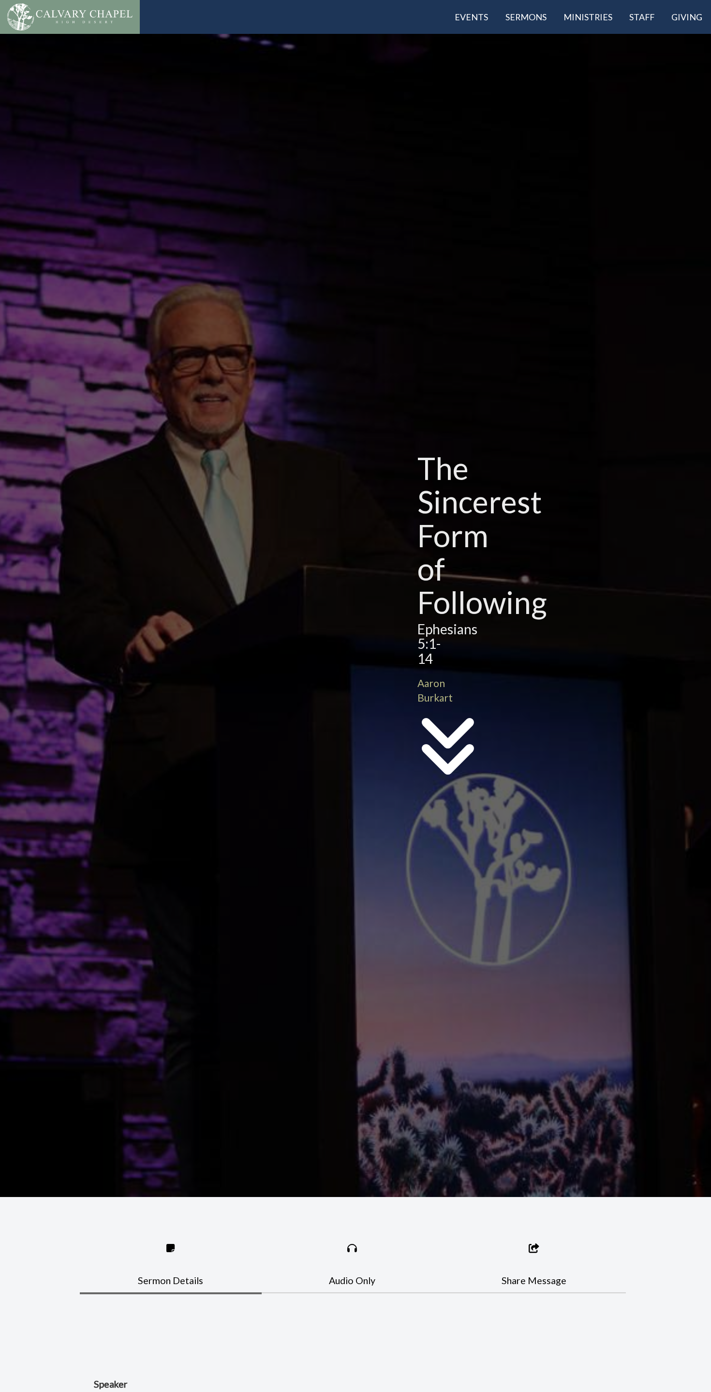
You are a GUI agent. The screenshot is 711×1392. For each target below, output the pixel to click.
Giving (686, 17)
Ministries (587, 17)
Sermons (526, 17)
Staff (641, 17)
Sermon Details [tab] (170, 1280)
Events (471, 17)
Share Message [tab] (534, 1280)
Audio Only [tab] (352, 1280)
